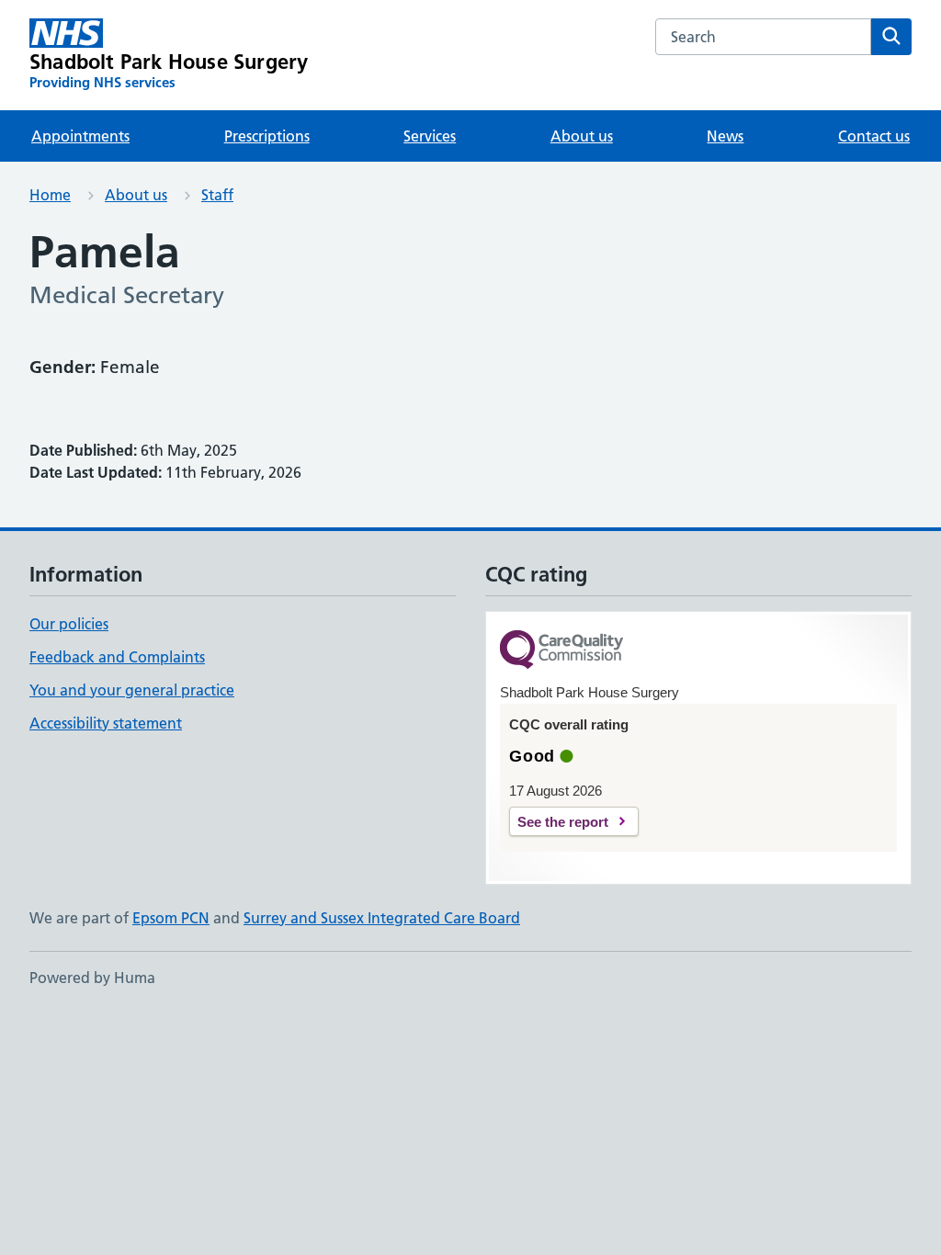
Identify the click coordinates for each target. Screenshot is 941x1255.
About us (581, 136)
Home (50, 195)
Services (429, 136)
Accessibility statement (105, 723)
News (725, 136)
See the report (562, 822)
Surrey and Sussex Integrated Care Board (382, 918)
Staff (217, 195)
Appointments (80, 136)
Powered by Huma (92, 977)
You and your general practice (131, 690)
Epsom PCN (171, 918)
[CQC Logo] (561, 651)
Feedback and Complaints (117, 657)
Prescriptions (267, 136)
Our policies (68, 624)
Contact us (874, 136)
